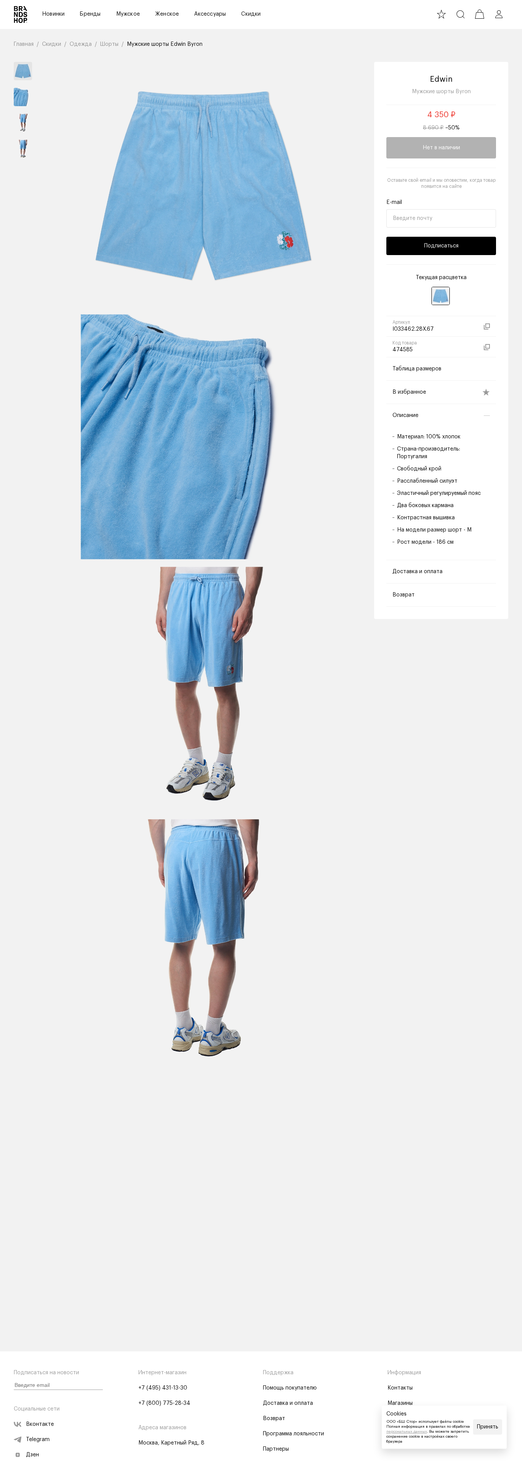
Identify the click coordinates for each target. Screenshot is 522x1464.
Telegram (38, 1439)
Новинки (53, 14)
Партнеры (276, 1449)
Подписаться (441, 246)
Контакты (400, 1388)
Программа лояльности (293, 1434)
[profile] (498, 14)
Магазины (400, 1403)
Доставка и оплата (288, 1403)
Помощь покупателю (290, 1388)
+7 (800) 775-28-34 (164, 1403)
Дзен (32, 1455)
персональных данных (406, 1431)
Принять (487, 1427)
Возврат (274, 1418)
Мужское (128, 14)
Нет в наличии (441, 147)
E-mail (394, 202)
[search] (460, 14)
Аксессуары (210, 14)
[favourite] (441, 14)
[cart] (479, 14)
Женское (167, 14)
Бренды (90, 14)
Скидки (251, 14)
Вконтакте (40, 1424)
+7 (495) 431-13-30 (162, 1388)
